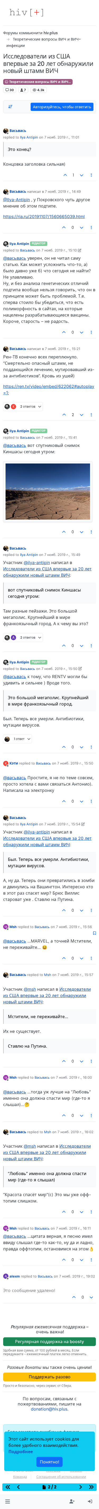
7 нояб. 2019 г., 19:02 (77, 1276)
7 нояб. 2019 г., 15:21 (62, 349)
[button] (7, 1501)
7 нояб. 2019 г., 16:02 (75, 1132)
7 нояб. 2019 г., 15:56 (74, 927)
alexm (15, 1276)
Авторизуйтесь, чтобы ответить (62, 107)
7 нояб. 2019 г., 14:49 (63, 191)
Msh (13, 927)
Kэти (14, 763)
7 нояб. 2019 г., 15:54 (62, 824)
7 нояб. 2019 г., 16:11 (73, 1228)
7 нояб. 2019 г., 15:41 (59, 437)
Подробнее (20, 1451)
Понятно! (49, 1461)
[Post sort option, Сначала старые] (10, 107)
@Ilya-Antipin (16, 199)
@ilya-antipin (37, 562)
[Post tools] (91, 175)
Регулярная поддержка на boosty (49, 1341)
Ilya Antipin (29, 137)
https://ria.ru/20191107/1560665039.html (44, 216)
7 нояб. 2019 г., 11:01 (61, 137)
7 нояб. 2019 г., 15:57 (75, 975)
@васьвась (14, 258)
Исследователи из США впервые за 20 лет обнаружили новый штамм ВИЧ (47, 995)
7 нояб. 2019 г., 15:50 (59, 669)
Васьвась (18, 131)
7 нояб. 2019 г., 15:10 (59, 250)
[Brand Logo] (26, 12)
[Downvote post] (81, 175)
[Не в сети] (5, 131)
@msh (30, 989)
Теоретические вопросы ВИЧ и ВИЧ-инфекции (40, 82)
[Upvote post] (65, 175)
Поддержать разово (49, 1376)
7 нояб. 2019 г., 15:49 (62, 555)
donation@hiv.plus (49, 1409)
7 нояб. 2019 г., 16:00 (74, 1077)
